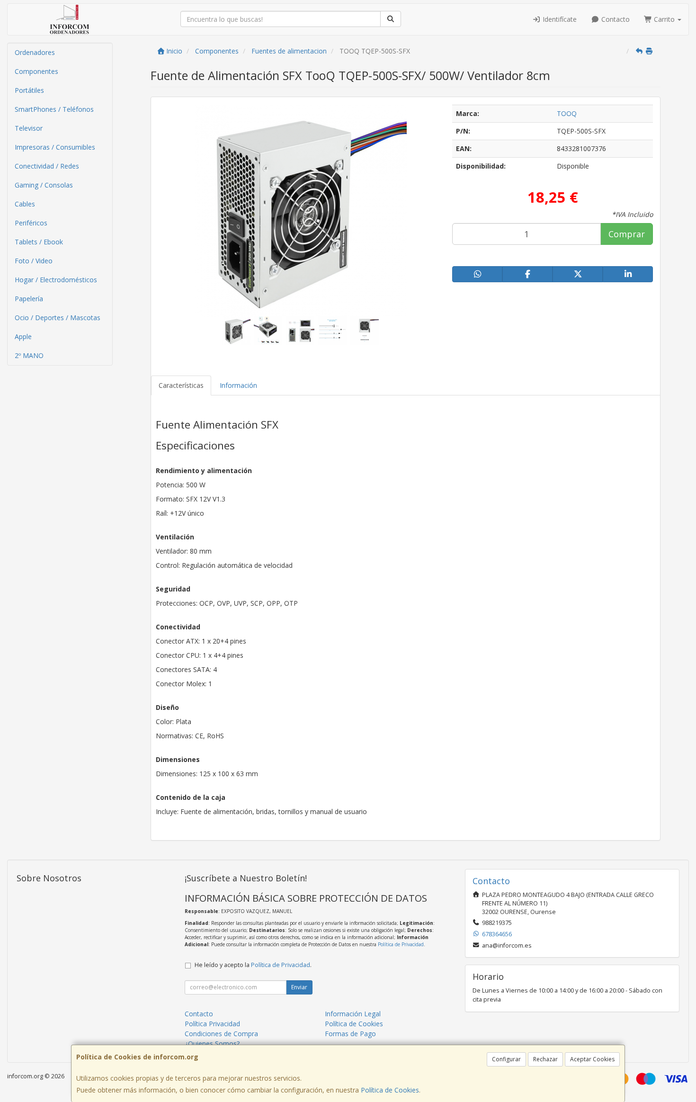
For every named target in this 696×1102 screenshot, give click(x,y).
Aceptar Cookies (592, 1059)
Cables (25, 203)
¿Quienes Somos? (212, 1043)
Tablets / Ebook (39, 241)
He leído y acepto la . (253, 965)
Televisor (29, 128)
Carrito (664, 19)
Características (181, 385)
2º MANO (29, 355)
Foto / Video (34, 260)
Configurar (506, 1059)
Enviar (299, 987)
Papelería (29, 298)
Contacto (614, 19)
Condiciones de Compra (221, 1033)
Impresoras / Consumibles (55, 147)
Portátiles (29, 90)
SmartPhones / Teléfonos (54, 109)
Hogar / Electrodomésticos (56, 279)
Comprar (626, 234)
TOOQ (567, 113)
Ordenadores (35, 52)
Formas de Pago (350, 1033)
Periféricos (31, 222)
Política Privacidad (212, 1023)
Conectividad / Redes (47, 165)
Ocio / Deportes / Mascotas (57, 317)
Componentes (36, 71)
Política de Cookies (390, 1089)
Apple (23, 336)
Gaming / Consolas (44, 184)
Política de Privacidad (401, 944)
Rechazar (545, 1059)
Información (238, 385)
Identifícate (559, 19)
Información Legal (353, 1013)
